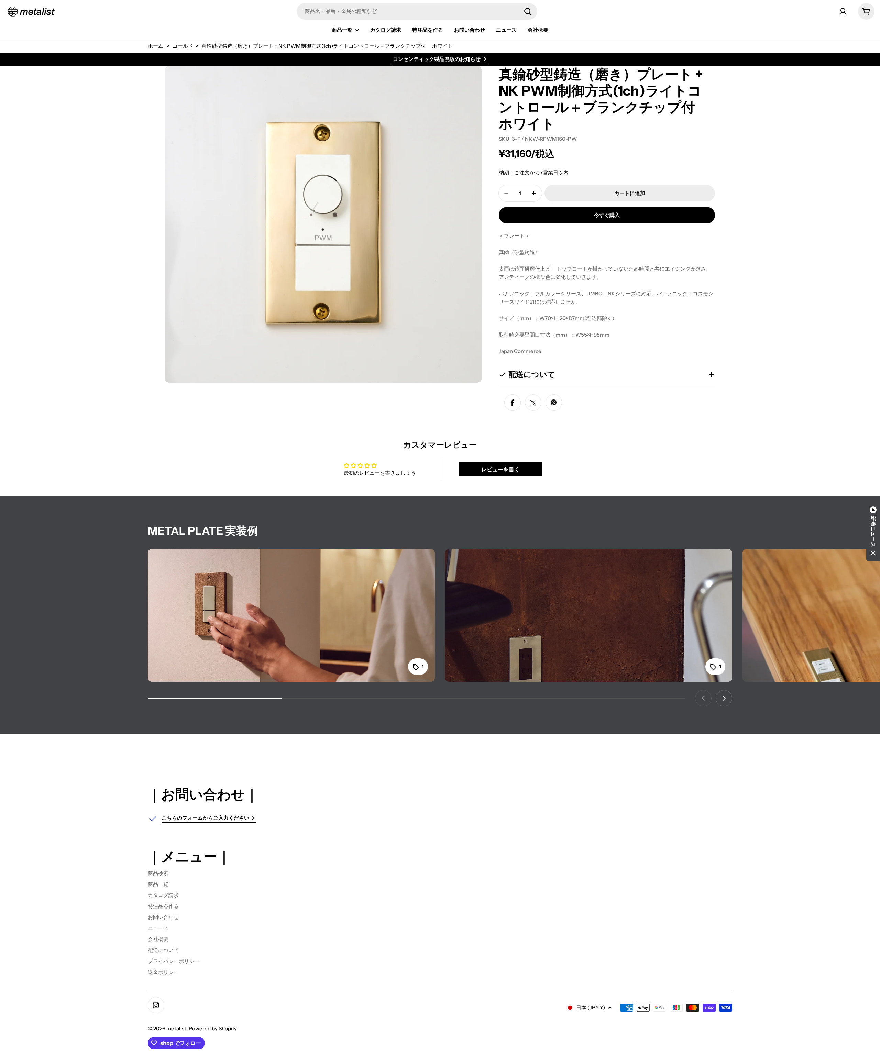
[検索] (528, 11)
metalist (176, 1028)
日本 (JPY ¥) (590, 1007)
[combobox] (417, 11)
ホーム (155, 46)
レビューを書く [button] (500, 469)
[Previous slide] (703, 698)
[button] (873, 531)
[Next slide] (724, 698)
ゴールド (183, 46)
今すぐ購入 (607, 215)
